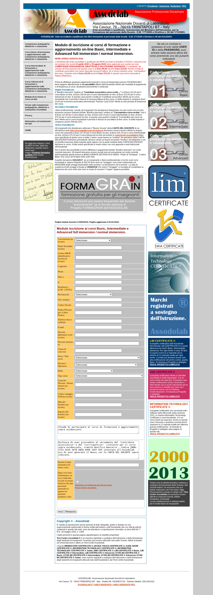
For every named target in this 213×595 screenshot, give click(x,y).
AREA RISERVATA (103, 585)
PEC (184, 6)
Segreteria (164, 6)
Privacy (28, 115)
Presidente (152, 6)
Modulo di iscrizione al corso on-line (35, 98)
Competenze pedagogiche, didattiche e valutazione (37, 45)
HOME (28, 130)
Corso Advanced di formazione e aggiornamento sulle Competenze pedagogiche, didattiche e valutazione (37, 86)
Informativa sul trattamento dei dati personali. (93, 485)
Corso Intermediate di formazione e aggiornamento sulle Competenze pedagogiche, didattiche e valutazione (37, 70)
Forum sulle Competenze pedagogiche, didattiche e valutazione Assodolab (37, 107)
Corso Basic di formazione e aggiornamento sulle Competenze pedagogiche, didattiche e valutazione (37, 55)
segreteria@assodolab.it (126, 135)
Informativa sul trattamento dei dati (38, 122)
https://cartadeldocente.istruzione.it (86, 130)
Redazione (176, 6)
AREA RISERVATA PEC (124, 585)
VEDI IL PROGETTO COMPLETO (165, 364)
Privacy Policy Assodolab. (86, 488)
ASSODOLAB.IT (85, 585)
